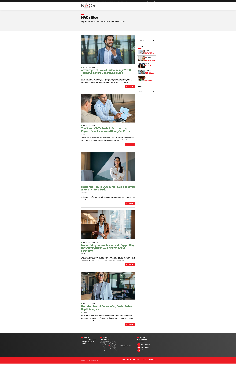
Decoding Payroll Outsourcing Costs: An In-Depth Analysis (106, 307)
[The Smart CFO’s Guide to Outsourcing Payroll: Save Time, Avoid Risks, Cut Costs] (108, 108)
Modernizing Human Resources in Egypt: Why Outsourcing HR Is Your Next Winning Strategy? (107, 247)
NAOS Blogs (140, 6)
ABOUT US (129, 359)
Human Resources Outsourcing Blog (90, 67)
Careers (132, 6)
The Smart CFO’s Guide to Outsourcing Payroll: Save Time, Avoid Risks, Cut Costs (105, 129)
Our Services (124, 6)
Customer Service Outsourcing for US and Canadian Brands (149, 54)
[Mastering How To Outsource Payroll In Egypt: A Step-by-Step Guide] (108, 166)
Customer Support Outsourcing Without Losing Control (150, 60)
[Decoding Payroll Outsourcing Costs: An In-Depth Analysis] (108, 286)
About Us (116, 6)
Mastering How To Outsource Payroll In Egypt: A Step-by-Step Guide (108, 188)
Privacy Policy (143, 359)
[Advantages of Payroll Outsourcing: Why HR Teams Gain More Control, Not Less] (108, 49)
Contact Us (148, 6)
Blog (134, 359)
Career (137, 359)
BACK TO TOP (152, 359)
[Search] (154, 5)
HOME (123, 359)
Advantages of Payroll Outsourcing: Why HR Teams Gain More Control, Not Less (106, 71)
